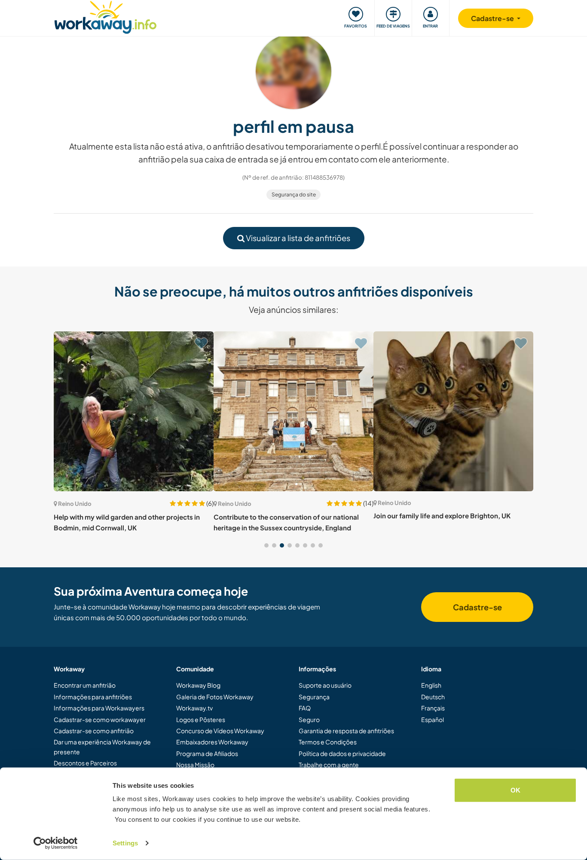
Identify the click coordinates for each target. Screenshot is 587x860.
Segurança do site (294, 194)
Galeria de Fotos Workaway (215, 697)
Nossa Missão (195, 764)
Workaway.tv (194, 708)
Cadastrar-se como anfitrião (94, 731)
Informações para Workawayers (99, 708)
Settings (125, 843)
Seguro (309, 719)
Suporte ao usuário (325, 685)
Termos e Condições (328, 742)
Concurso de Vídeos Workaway (220, 731)
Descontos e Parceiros (85, 763)
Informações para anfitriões (93, 697)
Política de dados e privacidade (342, 753)
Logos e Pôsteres (200, 719)
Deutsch (433, 697)
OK (515, 790)
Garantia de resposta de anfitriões (346, 731)
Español (432, 719)
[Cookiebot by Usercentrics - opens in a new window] (55, 843)
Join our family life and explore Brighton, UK (442, 515)
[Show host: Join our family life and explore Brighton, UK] (453, 411)
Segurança (314, 697)
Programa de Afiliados (207, 753)
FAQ (305, 708)
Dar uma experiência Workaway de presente (102, 746)
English (431, 685)
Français (433, 708)
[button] (266, 545)
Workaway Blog (198, 685)
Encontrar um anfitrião (85, 685)
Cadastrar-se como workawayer (100, 719)
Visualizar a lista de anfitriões (297, 238)
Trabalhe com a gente (329, 764)
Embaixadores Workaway (212, 742)
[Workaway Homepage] (105, 16)
